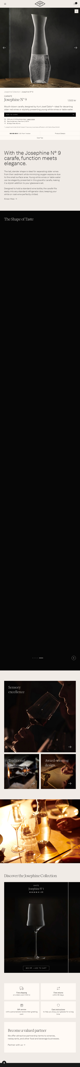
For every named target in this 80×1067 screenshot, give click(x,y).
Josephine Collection (12, 92)
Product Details (60, 133)
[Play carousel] (74, 658)
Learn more (31, 119)
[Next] (75, 47)
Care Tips (40, 138)
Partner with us (15, 1045)
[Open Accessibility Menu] (4, 1063)
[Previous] (4, 47)
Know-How (9, 199)
